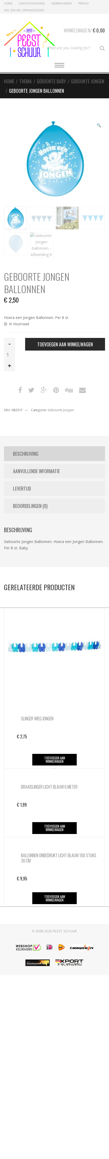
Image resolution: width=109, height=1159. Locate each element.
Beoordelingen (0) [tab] (30, 505)
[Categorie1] (81, 947)
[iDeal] (49, 947)
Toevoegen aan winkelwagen (65, 344)
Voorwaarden (61, 3)
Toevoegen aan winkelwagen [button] (54, 759)
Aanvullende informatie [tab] (36, 471)
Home (8, 3)
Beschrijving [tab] (25, 453)
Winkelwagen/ (84, 30)
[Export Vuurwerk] (69, 962)
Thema (25, 81)
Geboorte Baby (51, 81)
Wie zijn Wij (12, 10)
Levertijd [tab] (22, 488)
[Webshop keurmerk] (28, 947)
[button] (98, 125)
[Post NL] (61, 947)
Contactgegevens (32, 3)
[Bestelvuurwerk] (37, 962)
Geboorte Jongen (87, 81)
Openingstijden (33, 10)
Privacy (83, 3)
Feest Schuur (65, 931)
